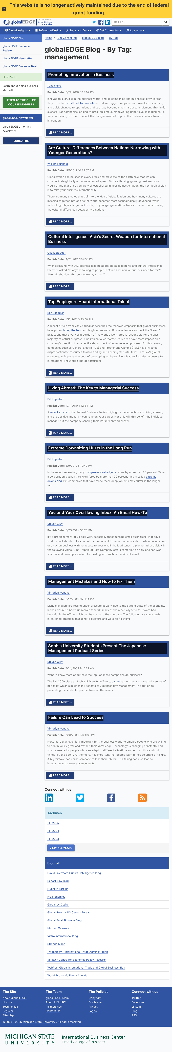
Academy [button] (135, 30)
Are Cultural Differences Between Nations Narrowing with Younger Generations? (104, 150)
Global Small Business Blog (64, 920)
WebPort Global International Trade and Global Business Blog (86, 967)
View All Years (61, 848)
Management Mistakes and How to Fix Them (91, 581)
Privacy (93, 1006)
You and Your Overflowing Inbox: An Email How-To (97, 512)
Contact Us (53, 1011)
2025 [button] (53, 823)
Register (8, 1011)
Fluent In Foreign (57, 888)
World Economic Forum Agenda (67, 975)
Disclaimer (95, 1002)
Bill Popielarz (55, 399)
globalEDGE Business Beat (20, 66)
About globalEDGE (15, 998)
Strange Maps (56, 944)
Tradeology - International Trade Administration (77, 951)
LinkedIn (137, 1006)
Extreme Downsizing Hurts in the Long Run (90, 448)
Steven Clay (55, 523)
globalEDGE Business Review (16, 48)
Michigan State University (39, 1022)
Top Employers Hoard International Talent (89, 301)
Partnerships (54, 1006)
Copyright (95, 998)
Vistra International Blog (62, 936)
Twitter (136, 998)
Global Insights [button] (18, 30)
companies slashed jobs (100, 472)
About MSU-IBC (56, 1002)
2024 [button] (53, 831)
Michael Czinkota (58, 928)
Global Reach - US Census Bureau (68, 912)
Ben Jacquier (55, 312)
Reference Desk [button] (48, 30)
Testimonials (10, 1006)
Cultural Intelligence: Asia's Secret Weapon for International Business (106, 239)
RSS (134, 1015)
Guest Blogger (56, 252)
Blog (134, 1011)
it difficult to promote (81, 103)
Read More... (60, 133)
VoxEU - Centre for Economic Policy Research (76, 959)
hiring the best (72, 330)
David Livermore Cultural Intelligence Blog (74, 873)
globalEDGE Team (57, 998)
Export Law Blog (58, 881)
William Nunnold (57, 163)
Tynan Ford (54, 85)
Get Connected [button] (109, 30)
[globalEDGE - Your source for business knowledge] (28, 22)
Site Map (8, 1015)
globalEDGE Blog (13, 38)
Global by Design (58, 904)
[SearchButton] (165, 22)
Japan (116, 681)
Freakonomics (56, 896)
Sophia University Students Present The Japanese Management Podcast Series (97, 648)
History (7, 1002)
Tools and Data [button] (79, 30)
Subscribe (21, 140)
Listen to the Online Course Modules (21, 102)
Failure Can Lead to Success (75, 717)
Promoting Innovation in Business (81, 74)
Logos (93, 1011)
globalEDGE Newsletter (18, 58)
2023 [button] (53, 839)
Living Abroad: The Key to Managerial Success (93, 388)
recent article (58, 412)
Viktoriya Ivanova (58, 592)
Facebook (138, 1002)
